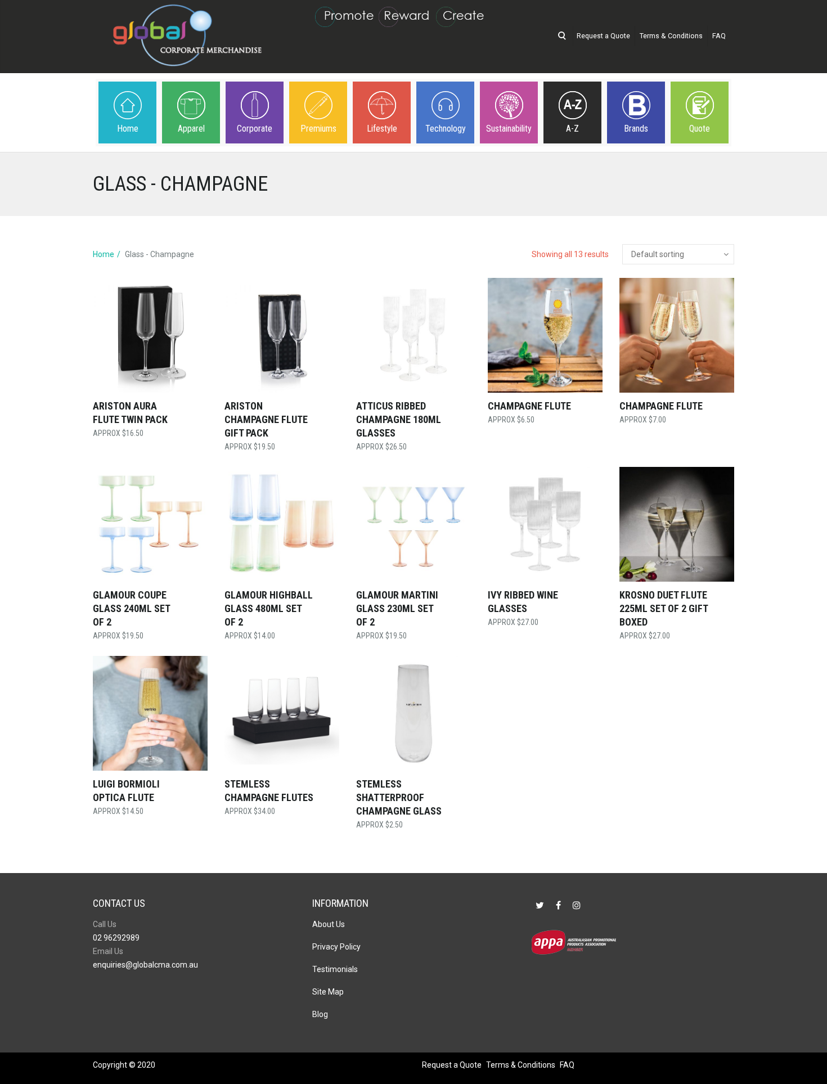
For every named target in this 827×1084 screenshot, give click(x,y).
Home (127, 128)
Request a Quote (603, 36)
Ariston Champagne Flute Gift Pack (266, 419)
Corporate (254, 128)
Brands (636, 128)
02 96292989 (116, 937)
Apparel (191, 128)
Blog (320, 1014)
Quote (699, 128)
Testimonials (335, 969)
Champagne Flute (529, 406)
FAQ (719, 36)
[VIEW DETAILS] (150, 335)
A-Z (572, 128)
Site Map (328, 991)
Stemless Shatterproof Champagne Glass (399, 797)
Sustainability (509, 128)
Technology (445, 128)
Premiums (318, 128)
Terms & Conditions (671, 36)
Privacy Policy (336, 946)
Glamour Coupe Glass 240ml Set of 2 (131, 608)
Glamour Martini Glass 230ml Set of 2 (397, 608)
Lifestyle (382, 128)
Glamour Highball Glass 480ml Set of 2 (268, 608)
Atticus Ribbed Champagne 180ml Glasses (398, 419)
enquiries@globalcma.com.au (145, 964)
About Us (328, 924)
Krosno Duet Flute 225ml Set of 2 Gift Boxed (663, 608)
